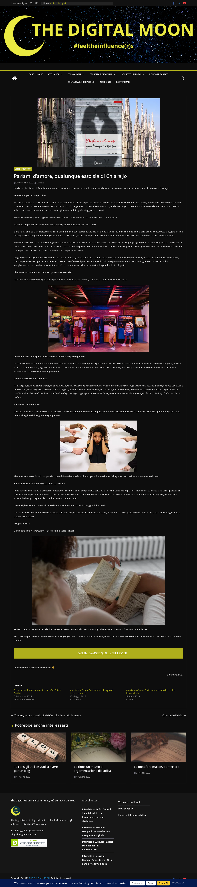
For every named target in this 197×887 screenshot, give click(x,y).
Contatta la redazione (80, 81)
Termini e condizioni (129, 802)
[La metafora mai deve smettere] (158, 734)
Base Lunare (36, 74)
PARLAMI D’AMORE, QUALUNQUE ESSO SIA (102, 653)
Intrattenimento (131, 74)
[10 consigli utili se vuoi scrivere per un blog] (38, 734)
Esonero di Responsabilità (132, 815)
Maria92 (40, 182)
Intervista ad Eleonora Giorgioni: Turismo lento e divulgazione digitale (96, 831)
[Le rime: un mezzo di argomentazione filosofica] (98, 734)
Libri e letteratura (23, 169)
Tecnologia (74, 74)
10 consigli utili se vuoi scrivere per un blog (36, 769)
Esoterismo (123, 81)
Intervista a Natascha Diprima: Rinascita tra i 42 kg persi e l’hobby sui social (97, 859)
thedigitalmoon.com (26, 834)
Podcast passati (158, 74)
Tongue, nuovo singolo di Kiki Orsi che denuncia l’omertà (47, 715)
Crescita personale (101, 74)
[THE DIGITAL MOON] (98, 8)
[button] (61, 74)
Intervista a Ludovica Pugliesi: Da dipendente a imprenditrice (97, 845)
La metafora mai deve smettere (156, 767)
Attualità (53, 74)
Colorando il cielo (172, 715)
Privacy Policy (125, 808)
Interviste (105, 81)
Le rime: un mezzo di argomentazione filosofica (92, 769)
